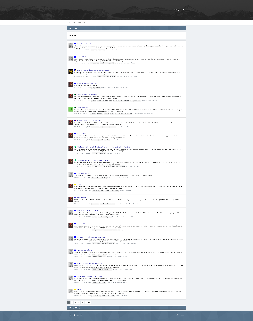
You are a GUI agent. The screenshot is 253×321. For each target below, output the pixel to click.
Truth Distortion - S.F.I (84, 173)
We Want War (81, 198)
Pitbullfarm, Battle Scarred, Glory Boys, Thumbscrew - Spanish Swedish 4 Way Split (103, 147)
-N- (127, 295)
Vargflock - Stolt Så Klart (84, 250)
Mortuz (79, 184)
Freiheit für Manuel (83, 108)
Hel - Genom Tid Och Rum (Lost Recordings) (91, 237)
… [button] (78, 302)
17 (82, 302)
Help (177, 315)
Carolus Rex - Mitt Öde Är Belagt (87, 211)
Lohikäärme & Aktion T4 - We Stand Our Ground (92, 160)
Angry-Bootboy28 (79, 76)
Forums (83, 22)
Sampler (154, 100)
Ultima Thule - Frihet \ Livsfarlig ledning (89, 263)
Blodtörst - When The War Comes (88, 83)
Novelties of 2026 (130, 63)
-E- (122, 140)
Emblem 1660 (81, 134)
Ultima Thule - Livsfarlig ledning (87, 44)
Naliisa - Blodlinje (82, 57)
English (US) (78, 315)
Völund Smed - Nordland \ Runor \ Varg (89, 276)
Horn (75, 114)
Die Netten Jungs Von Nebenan (87, 94)
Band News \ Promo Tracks (123, 50)
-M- (131, 190)
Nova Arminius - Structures (85, 224)
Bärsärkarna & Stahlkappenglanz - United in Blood (93, 70)
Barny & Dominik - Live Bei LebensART (89, 121)
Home (73, 22)
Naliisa (79, 289)
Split (128, 127)
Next (87, 302)
